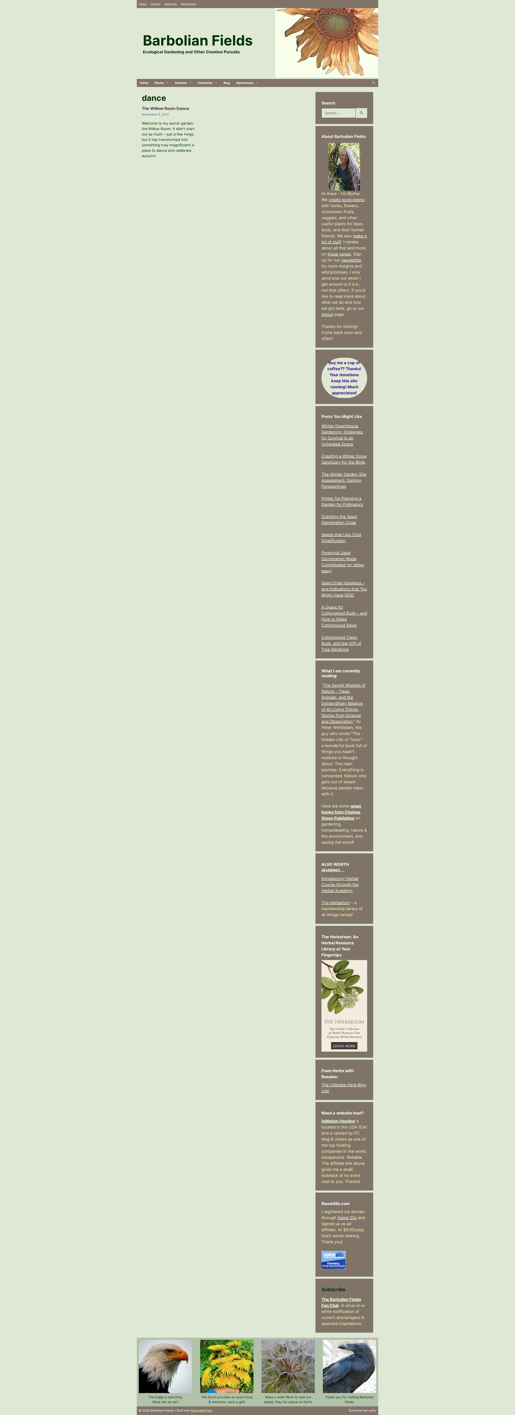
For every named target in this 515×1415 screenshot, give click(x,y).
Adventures (244, 83)
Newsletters (188, 3)
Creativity (205, 83)
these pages (339, 254)
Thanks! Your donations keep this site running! (344, 377)
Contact (155, 3)
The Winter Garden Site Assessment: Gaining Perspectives (343, 480)
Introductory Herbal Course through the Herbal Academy (340, 884)
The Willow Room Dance (165, 108)
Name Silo (347, 1217)
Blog (227, 83)
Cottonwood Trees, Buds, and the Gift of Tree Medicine (341, 643)
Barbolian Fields (198, 40)
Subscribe (170, 3)
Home (144, 83)
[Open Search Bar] (373, 83)
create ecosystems (347, 199)
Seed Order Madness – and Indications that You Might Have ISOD (344, 589)
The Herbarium (335, 902)
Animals (181, 83)
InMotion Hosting (338, 1121)
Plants (159, 83)
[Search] (361, 113)
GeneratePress (201, 1410)
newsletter (351, 260)
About (142, 3)
